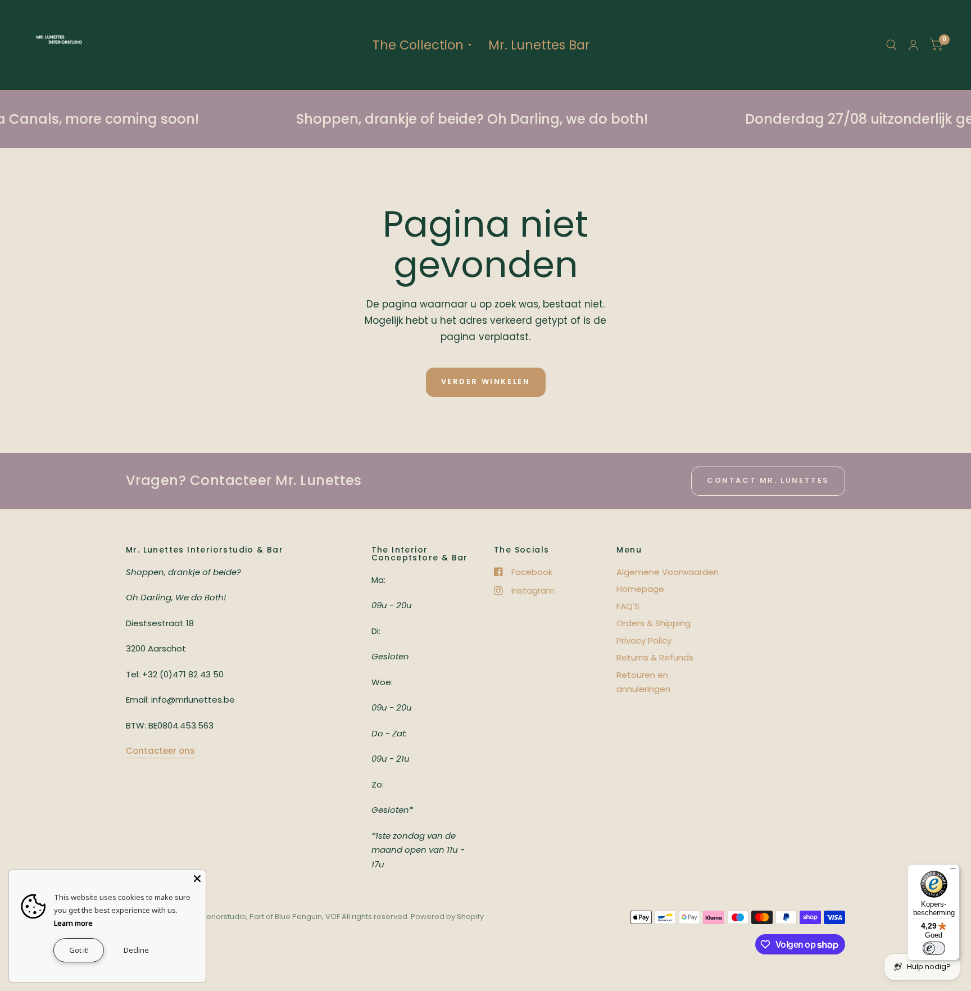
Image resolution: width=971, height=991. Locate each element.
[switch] (934, 948)
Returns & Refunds (654, 657)
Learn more (73, 923)
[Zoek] (891, 45)
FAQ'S (627, 606)
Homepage (640, 589)
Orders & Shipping (653, 623)
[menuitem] (422, 45)
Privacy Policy (643, 640)
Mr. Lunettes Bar (539, 45)
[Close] (197, 878)
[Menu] (953, 871)
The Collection (418, 45)
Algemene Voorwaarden (667, 572)
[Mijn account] (913, 45)
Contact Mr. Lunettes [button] (768, 480)
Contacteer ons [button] (160, 751)
